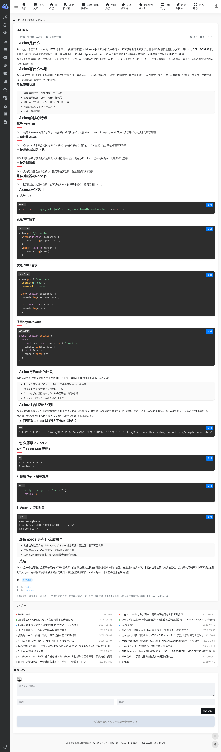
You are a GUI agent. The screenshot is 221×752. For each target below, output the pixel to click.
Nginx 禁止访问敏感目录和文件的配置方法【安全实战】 (48, 624)
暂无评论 (21, 669)
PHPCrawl (24, 614)
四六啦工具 (41, 596)
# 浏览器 (27, 580)
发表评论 (208, 710)
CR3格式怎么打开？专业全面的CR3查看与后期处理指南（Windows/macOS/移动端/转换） (171, 619)
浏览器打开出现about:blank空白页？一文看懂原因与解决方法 (155, 630)
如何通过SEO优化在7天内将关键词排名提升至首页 (45, 619)
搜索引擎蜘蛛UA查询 (32, 20)
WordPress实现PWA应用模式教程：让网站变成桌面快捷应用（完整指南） (162, 640)
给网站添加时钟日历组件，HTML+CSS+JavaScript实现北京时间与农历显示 (163, 635)
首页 (18, 20)
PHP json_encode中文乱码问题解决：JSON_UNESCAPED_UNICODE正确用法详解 (166, 651)
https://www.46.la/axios (158, 596)
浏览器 (79, 49)
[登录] (216, 6)
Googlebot (127, 624)
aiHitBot (126, 661)
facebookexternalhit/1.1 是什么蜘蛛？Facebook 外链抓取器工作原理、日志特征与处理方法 (68, 656)
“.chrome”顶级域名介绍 (31, 651)
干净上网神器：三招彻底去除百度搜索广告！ (42, 630)
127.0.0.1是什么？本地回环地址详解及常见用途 (147, 645)
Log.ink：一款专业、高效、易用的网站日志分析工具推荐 (152, 614)
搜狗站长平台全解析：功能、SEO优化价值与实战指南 (47, 635)
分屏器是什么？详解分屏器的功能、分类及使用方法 (46, 640)
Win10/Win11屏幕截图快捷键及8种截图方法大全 (147, 656)
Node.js (28, 587)
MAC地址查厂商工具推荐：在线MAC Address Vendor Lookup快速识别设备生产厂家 (64, 645)
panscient (29, 590)
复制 (210, 205)
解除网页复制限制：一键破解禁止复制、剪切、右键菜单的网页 (52, 661)
